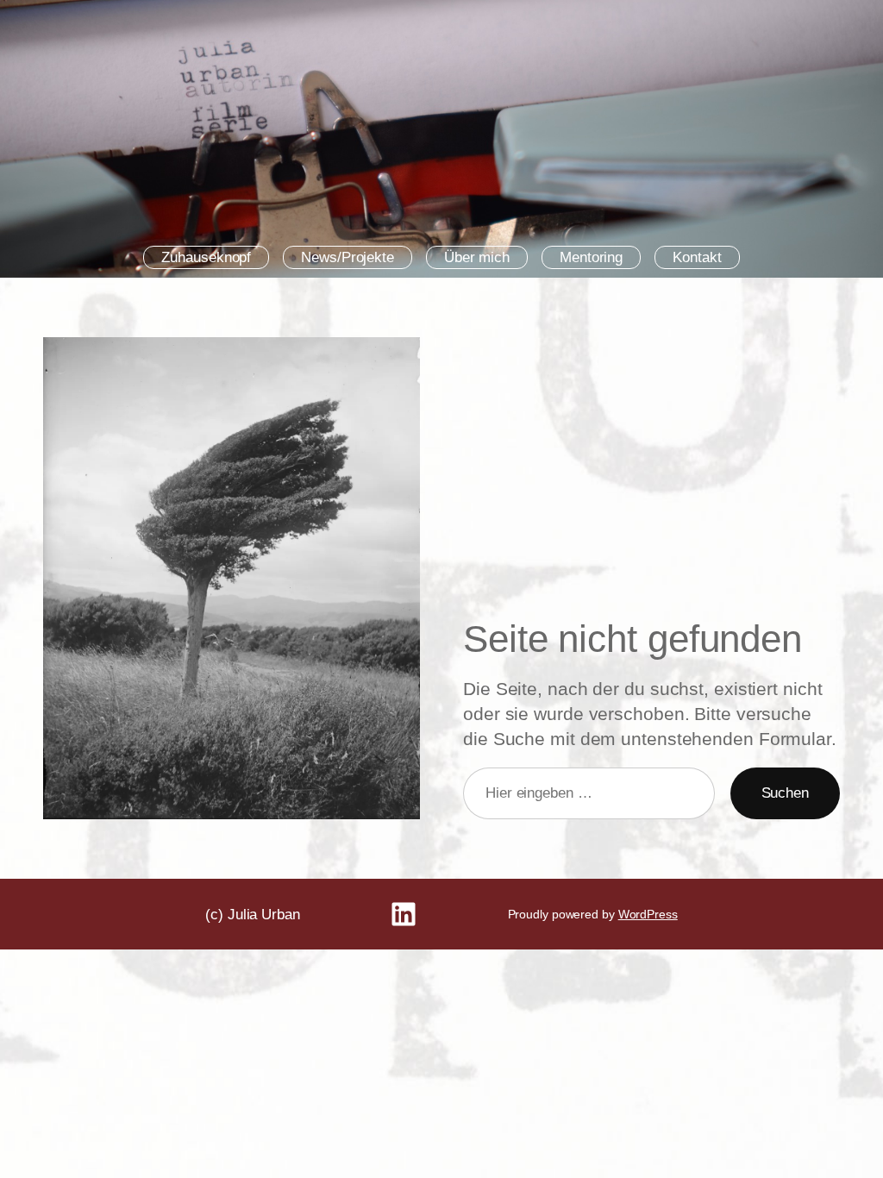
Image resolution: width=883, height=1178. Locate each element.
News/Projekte (347, 257)
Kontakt (697, 257)
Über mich (477, 257)
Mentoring (591, 257)
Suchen (785, 792)
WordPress (648, 914)
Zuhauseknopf (206, 257)
